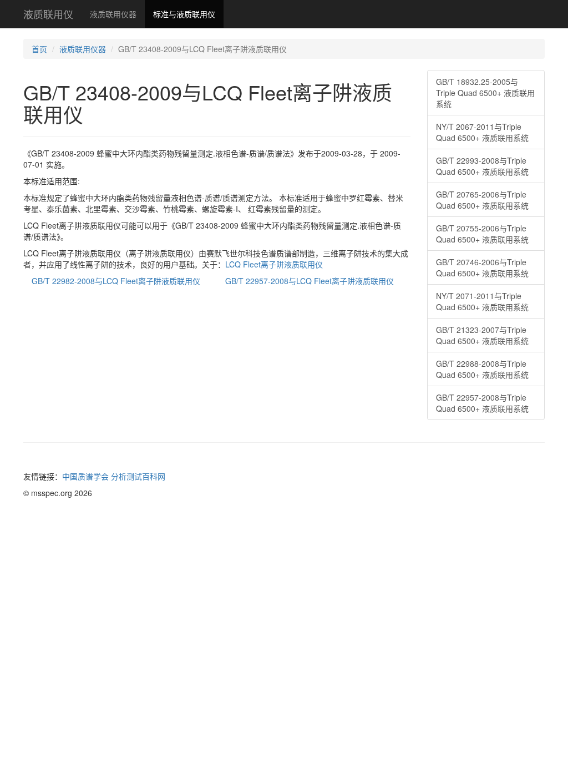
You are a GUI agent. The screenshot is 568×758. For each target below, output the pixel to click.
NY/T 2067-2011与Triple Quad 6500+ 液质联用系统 (482, 132)
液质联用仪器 (113, 13)
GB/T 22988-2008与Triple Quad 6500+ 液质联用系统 (482, 369)
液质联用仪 (48, 14)
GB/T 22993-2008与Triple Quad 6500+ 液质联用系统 (482, 166)
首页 (39, 48)
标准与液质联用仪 (184, 13)
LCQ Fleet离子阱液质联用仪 (274, 264)
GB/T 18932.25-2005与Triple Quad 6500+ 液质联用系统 (485, 92)
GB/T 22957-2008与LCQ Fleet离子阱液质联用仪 (309, 280)
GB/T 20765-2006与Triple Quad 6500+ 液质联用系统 (482, 200)
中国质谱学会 (85, 476)
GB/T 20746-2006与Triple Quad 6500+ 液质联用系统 (482, 267)
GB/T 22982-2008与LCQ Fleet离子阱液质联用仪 (116, 280)
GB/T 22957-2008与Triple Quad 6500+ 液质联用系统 (482, 403)
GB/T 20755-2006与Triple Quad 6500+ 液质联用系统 (482, 234)
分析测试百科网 (138, 476)
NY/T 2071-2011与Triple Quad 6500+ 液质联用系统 (482, 301)
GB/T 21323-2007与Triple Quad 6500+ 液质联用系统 (482, 335)
